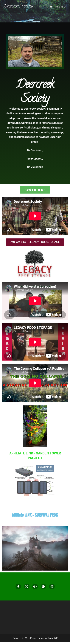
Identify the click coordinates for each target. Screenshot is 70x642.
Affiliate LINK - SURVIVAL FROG (35, 515)
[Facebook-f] (18, 586)
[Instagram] (52, 586)
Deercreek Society (18, 6)
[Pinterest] (43, 586)
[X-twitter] (26, 586)
